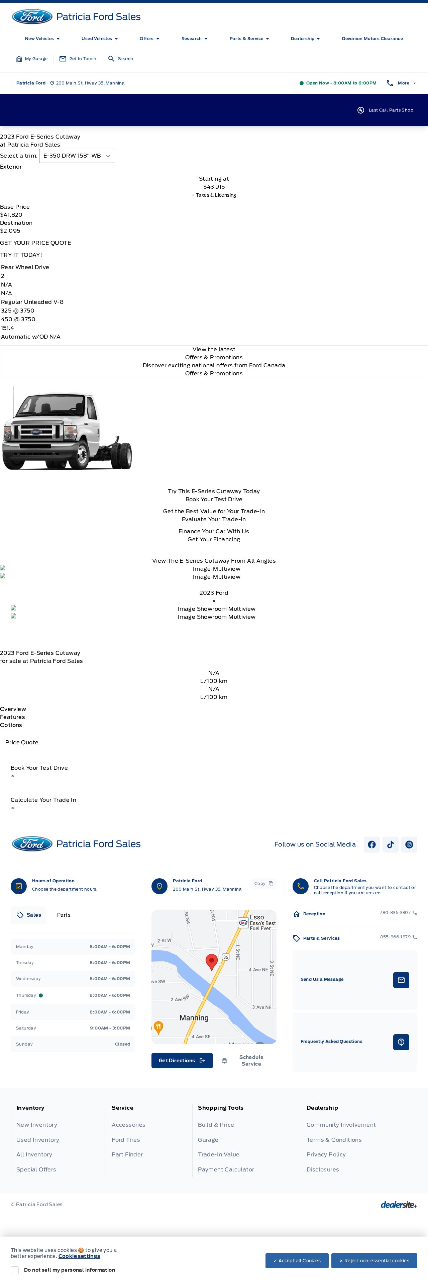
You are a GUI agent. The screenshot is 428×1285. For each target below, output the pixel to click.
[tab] (214, 167)
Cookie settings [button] (79, 1256)
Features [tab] (12, 717)
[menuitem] (43, 39)
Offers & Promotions (214, 373)
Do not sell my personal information (69, 1270)
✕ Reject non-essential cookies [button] (374, 1260)
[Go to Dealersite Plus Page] (399, 1204)
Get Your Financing (214, 539)
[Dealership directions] (213, 977)
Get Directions (182, 1062)
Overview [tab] (13, 709)
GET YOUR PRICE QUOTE (35, 243)
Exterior (11, 167)
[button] (32, 59)
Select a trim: (19, 156)
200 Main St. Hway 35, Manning (207, 889)
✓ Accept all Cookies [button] (297, 1260)
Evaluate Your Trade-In (214, 519)
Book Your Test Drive (214, 499)
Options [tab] (11, 725)
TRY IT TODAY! (21, 255)
